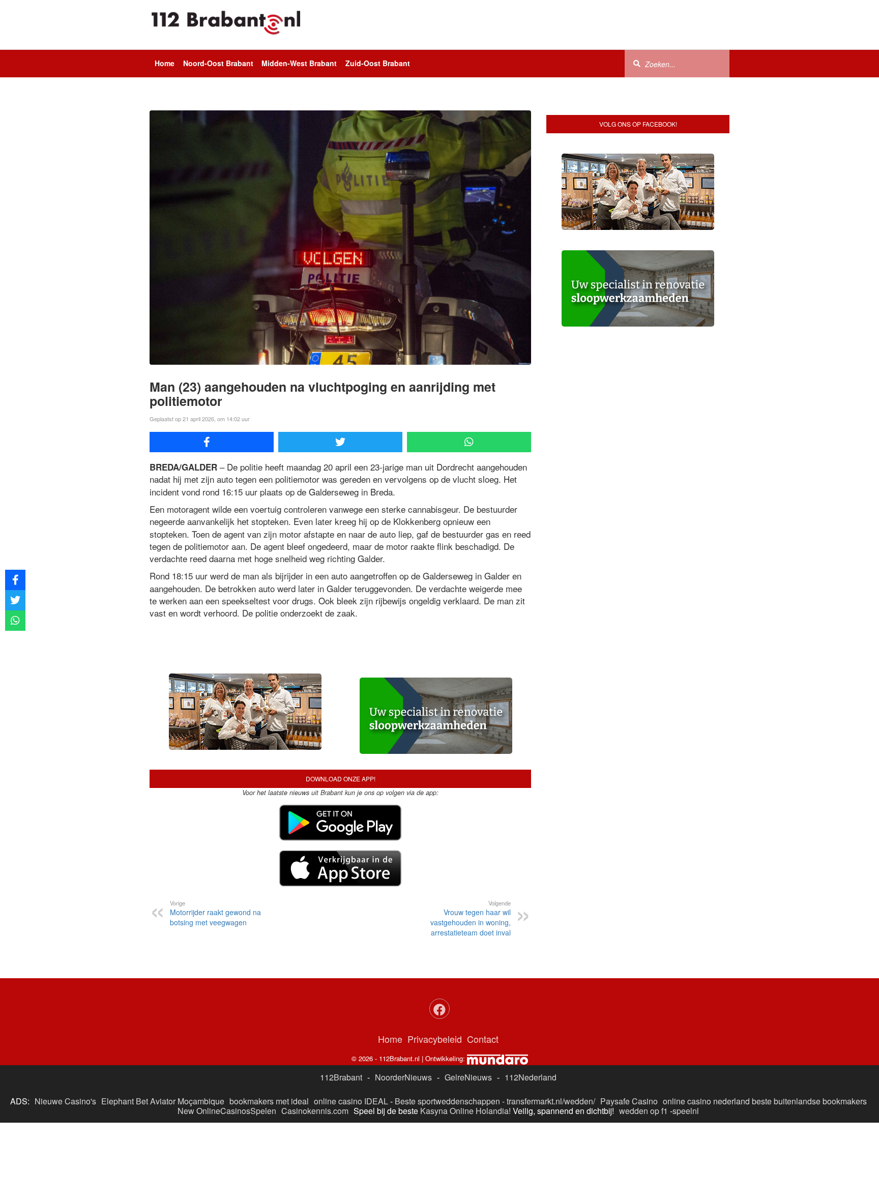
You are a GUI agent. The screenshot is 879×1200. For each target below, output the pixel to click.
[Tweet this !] (340, 442)
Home (164, 63)
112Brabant (341, 1077)
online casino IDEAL (351, 1101)
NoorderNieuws (403, 1077)
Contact (483, 1038)
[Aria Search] (637, 63)
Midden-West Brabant (299, 63)
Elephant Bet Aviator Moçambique (162, 1101)
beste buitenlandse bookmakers (809, 1101)
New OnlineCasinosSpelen (227, 1111)
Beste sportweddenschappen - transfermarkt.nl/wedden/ (495, 1101)
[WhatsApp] (469, 442)
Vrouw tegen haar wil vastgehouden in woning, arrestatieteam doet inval (470, 918)
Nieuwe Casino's (65, 1101)
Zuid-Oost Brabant (377, 63)
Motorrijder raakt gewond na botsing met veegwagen (215, 913)
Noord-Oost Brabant (218, 63)
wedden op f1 (643, 1111)
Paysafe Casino (629, 1101)
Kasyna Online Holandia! (465, 1111)
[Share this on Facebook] (212, 442)
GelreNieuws (468, 1077)
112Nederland (530, 1077)
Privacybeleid (434, 1038)
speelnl (685, 1111)
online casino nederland (706, 1101)
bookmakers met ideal (269, 1101)
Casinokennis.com (314, 1111)
